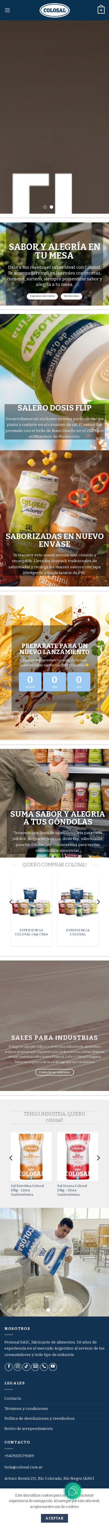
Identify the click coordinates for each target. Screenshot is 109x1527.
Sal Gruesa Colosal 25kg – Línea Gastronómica (72, 1190)
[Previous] (11, 913)
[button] (7, 10)
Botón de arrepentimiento (28, 1428)
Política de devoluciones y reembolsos (39, 1418)
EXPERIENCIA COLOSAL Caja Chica (31, 932)
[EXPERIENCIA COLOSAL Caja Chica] (31, 900)
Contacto (12, 1398)
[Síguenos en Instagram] (18, 1367)
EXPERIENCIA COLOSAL (78, 932)
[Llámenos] (44, 1367)
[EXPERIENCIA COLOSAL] (77, 900)
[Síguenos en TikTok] (26, 1367)
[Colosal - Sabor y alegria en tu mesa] (54, 10)
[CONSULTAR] (54, 117)
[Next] (97, 913)
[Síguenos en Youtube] (53, 1367)
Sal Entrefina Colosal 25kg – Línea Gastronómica (27, 1190)
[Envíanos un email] (35, 1367)
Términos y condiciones (26, 1408)
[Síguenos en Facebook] (9, 1367)
